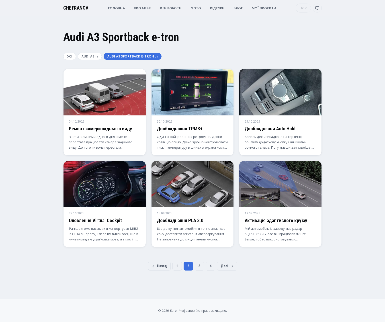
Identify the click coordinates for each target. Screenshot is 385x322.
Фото (195, 8)
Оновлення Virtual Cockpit (95, 220)
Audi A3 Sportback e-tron (132, 56)
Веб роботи (171, 8)
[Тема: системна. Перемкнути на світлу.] (317, 8)
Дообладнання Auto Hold (270, 128)
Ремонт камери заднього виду (100, 128)
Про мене (142, 8)
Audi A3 (90, 56)
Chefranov (75, 8)
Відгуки (217, 8)
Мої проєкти (264, 8)
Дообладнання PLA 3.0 (180, 220)
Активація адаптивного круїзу (276, 220)
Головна (116, 8)
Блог (238, 8)
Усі (69, 56)
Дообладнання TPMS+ (180, 128)
